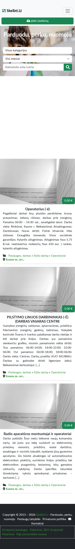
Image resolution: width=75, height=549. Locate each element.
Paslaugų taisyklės (29, 519)
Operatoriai (58, 255)
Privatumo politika (55, 519)
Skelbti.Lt (14, 11)
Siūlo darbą (41, 255)
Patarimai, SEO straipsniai (46, 529)
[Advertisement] (37, 115)
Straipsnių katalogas (15, 529)
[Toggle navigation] (68, 11)
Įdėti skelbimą (39, 20)
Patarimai (8, 534)
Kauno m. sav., (15, 259)
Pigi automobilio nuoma (31, 534)
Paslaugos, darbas (19, 255)
